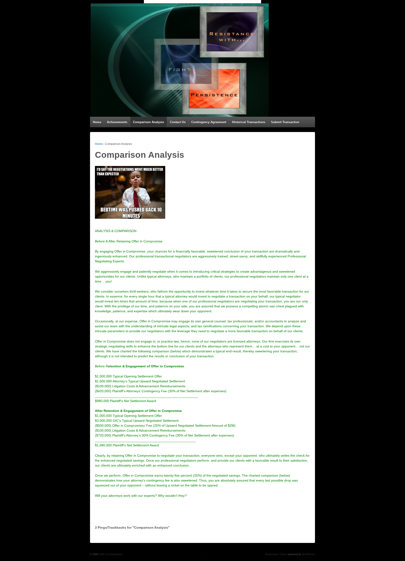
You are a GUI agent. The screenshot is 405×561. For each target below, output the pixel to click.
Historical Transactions (248, 122)
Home (97, 122)
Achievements (117, 122)
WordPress (308, 554)
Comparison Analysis (148, 122)
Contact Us (178, 122)
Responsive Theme (276, 554)
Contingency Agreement (208, 122)
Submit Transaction (285, 122)
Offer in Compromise (110, 554)
